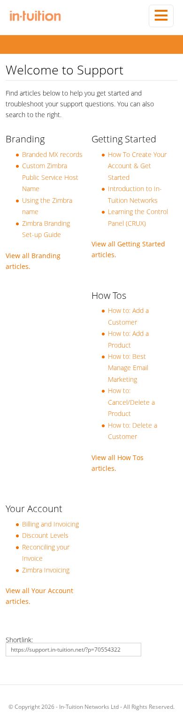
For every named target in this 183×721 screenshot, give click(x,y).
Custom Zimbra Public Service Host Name (50, 177)
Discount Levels (45, 535)
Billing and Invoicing (50, 524)
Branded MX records (52, 154)
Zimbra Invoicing (45, 569)
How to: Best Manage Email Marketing (128, 368)
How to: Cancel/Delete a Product (131, 402)
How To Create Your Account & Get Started (137, 166)
